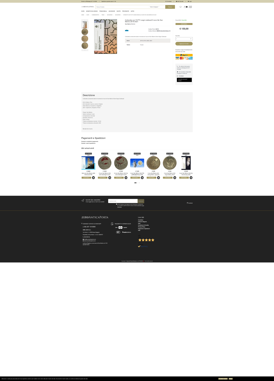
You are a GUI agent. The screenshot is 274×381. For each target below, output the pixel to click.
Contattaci (169, 1)
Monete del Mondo (92, 11)
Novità (119, 11)
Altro (132, 11)
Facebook (190, 203)
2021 (153, 155)
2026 (88, 155)
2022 (186, 155)
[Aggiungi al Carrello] (93, 177)
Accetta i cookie (223, 379)
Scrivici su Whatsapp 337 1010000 (89, 1)
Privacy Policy (141, 227)
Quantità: (177, 35)
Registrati (140, 201)
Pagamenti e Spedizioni (144, 228)
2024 (105, 155)
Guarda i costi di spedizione (88, 143)
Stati (139, 223)
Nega (230, 379)
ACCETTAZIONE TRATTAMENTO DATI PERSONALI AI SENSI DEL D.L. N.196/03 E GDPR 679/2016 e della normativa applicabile (130, 206)
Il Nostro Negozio (142, 221)
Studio (141, 261)
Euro (82, 11)
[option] (105, 36)
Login (190, 1)
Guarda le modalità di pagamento (89, 141)
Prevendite (125, 11)
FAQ (139, 230)
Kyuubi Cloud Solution (132, 261)
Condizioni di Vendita (143, 225)
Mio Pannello (180, 1)
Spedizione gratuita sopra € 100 (109, 1)
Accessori (112, 11)
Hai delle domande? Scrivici (182, 79)
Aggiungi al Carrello (184, 43)
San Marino (128, 24)
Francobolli (103, 11)
